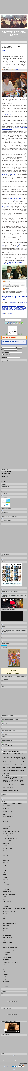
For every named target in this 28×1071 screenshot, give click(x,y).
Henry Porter (5, 867)
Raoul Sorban (5, 928)
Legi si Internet (5, 886)
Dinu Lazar (5, 853)
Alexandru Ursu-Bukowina (8, 816)
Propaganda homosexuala (6, 310)
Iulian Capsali (5, 879)
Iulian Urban (5, 881)
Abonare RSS (12, 337)
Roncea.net (5, 944)
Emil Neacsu (5, 857)
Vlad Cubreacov (6, 981)
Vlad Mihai (5, 984)
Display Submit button (7, 354)
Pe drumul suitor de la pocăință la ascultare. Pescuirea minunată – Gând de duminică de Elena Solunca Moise (13, 771)
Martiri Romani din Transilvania (9, 894)
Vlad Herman (5, 983)
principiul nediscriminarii (20, 309)
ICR (19, 307)
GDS (11, 307)
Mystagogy (5, 909)
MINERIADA (5, 903)
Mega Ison (5, 898)
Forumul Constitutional (20, 306)
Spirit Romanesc (6, 959)
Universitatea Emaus (7, 972)
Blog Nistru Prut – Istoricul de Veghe (10, 838)
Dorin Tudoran (5, 855)
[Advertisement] (14, 7)
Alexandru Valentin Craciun (8, 818)
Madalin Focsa (5, 887)
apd (15, 303)
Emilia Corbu (5, 858)
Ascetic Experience (6, 826)
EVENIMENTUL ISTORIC (6, 471)
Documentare (9, 302)
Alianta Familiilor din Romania (8, 114)
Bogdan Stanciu (6, 841)
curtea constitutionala (12, 306)
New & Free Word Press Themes (9, 911)
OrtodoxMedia (5, 916)
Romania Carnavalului (7, 938)
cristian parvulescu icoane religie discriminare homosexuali (14, 200)
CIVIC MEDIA (5, 845)
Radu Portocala (6, 925)
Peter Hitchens (5, 920)
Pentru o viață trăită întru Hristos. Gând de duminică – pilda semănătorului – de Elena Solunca (14, 765)
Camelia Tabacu (6, 843)
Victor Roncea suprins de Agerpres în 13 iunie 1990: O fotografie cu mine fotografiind (13, 778)
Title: (2, 349)
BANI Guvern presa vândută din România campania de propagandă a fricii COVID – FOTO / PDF (13, 789)
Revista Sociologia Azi (7, 933)
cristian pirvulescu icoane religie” (15, 198)
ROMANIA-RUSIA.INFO (7, 940)
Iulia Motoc (18, 246)
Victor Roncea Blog (14, 33)
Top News (14, 302)
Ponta (14, 309)
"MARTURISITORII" (6, 805)
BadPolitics (5, 829)
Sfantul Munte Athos (6, 952)
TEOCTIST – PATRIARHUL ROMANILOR (10, 962)
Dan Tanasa (5, 850)
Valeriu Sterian (5, 976)
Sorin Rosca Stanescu (7, 957)
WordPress (24, 1060)
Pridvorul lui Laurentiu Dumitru (8, 921)
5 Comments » (16, 69)
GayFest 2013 (7, 307)
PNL (12, 309)
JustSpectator (5, 882)
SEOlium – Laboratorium (7, 949)
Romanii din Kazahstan (7, 942)
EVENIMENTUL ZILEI (5, 473)
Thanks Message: (5, 352)
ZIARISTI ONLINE (4, 476)
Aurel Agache (5, 828)
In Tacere (4, 872)
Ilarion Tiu (4, 870)
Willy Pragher (5, 986)
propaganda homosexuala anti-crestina (18, 310)
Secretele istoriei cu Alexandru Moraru (10, 947)
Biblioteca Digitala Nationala (8, 835)
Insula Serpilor (5, 875)
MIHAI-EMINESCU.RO (7, 901)
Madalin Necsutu (6, 889)
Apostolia (4, 823)
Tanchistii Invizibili (6, 961)
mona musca (9, 308)
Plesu (10, 309)
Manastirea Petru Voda (7, 891)
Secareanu (5, 945)
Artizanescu (5, 824)
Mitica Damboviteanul (7, 906)
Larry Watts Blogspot (7, 884)
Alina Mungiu (8, 303)
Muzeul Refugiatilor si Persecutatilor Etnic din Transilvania (14, 908)
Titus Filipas (5, 969)
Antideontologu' (6, 821)
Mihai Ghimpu (5, 899)
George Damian (6, 862)
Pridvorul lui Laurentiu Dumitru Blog (9, 923)
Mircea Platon (5, 904)
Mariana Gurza (5, 892)
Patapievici (24, 308)
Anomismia (5, 819)
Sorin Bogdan (5, 955)
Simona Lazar (5, 954)
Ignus (4, 869)
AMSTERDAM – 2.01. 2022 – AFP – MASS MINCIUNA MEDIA (15, 791)
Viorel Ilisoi (5, 978)
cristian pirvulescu (5, 306)
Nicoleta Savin (5, 915)
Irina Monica (5, 877)
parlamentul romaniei (17, 308)
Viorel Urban (5, 979)
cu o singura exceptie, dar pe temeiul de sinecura (14, 173)
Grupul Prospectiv (6, 865)
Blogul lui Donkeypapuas (7, 840)
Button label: (4, 357)
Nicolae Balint (5, 913)
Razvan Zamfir (5, 930)
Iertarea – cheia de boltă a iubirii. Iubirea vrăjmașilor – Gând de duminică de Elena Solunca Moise (14, 768)
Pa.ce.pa (4, 918)
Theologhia (5, 964)
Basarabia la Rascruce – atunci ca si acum (11, 831)
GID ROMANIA (5, 864)
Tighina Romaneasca (7, 966)
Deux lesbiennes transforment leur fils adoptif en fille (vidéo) (14, 263)
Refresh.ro (5, 932)
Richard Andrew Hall (7, 935)
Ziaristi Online (18, 751)
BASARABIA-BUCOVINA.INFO (8, 833)
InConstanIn (5, 874)
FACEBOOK (3, 481)
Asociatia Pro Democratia (20, 303)
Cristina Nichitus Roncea (7, 848)
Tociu (4, 971)
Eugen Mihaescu (6, 860)
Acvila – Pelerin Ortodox (7, 812)
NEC (13, 308)
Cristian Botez (5, 846)
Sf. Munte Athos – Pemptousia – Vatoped (10, 950)
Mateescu (4, 896)
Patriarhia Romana (5, 206)
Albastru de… (5, 814)
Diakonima (5, 852)
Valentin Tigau (5, 974)
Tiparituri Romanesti (6, 967)
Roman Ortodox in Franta (7, 937)
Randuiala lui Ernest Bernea (8, 927)
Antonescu (12, 303)
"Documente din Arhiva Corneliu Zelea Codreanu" (12, 803)
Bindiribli (4, 836)
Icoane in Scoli (15, 307)
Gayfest (3, 307)
